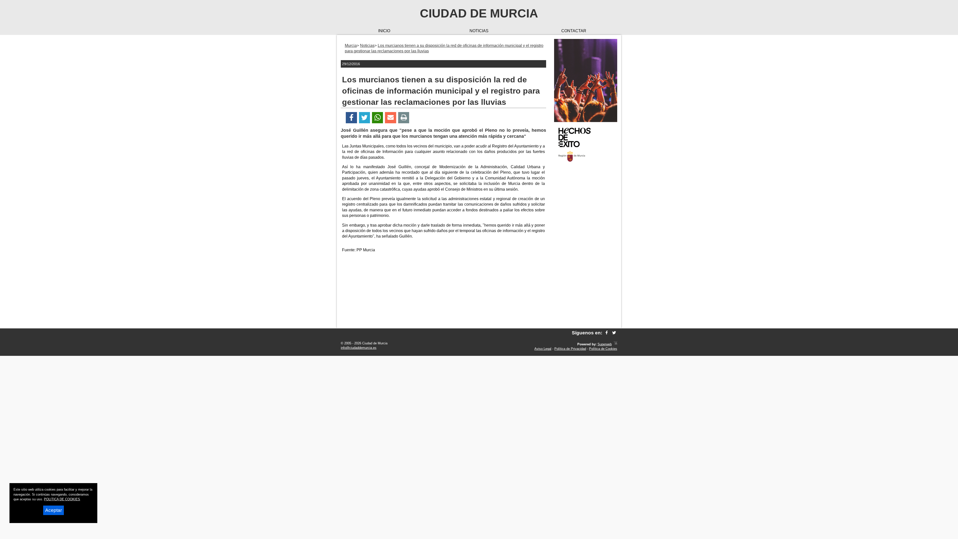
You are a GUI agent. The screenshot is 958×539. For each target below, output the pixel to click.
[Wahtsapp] (377, 117)
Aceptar (53, 510)
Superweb (605, 344)
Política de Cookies (603, 349)
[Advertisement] (585, 245)
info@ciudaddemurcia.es (358, 348)
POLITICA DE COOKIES (62, 499)
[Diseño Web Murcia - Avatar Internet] (615, 344)
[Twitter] (364, 117)
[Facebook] (351, 117)
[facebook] (606, 332)
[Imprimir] (403, 117)
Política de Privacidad (570, 349)
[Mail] (390, 117)
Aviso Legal (542, 349)
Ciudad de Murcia (479, 13)
